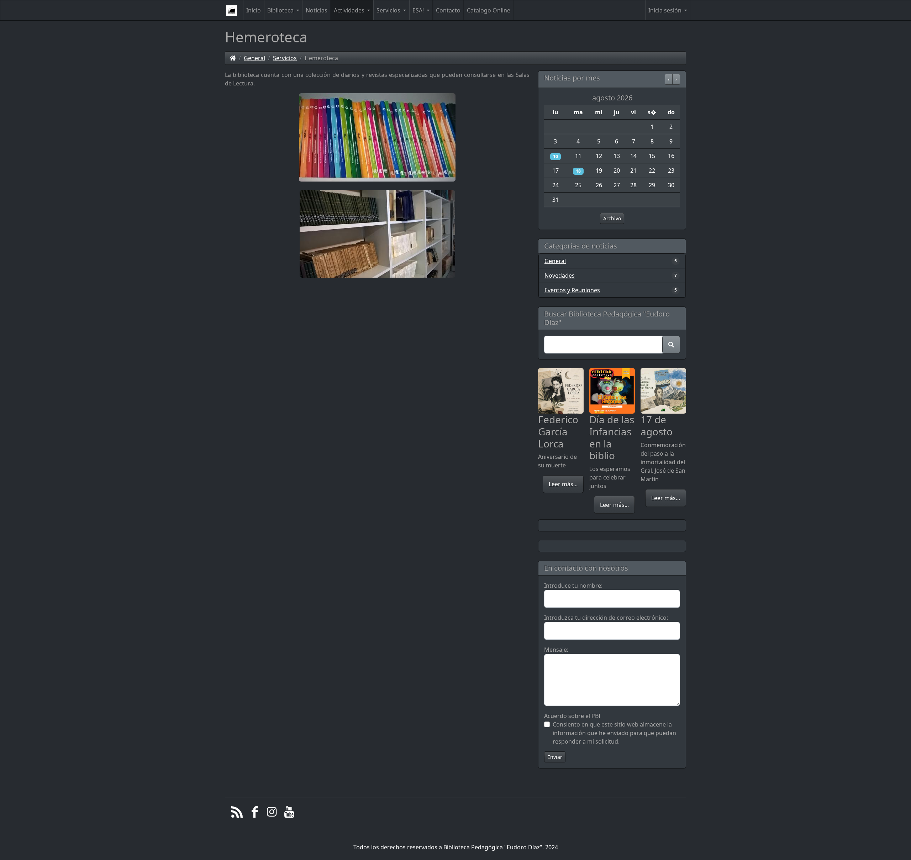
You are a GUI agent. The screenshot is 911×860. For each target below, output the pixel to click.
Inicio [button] (253, 10)
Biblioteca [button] (281, 10)
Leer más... (563, 484)
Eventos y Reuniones (572, 290)
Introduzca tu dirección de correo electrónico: (606, 618)
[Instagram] (272, 814)
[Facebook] (255, 814)
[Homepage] (233, 58)
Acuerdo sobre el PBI (572, 716)
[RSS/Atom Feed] (237, 814)
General (254, 58)
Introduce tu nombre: (573, 585)
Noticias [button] (316, 10)
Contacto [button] (448, 10)
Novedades (559, 275)
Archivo (612, 218)
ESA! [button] (418, 10)
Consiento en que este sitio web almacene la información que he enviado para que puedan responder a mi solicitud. (614, 732)
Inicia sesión (665, 10)
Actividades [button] (350, 10)
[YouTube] (289, 814)
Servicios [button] (389, 10)
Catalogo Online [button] (488, 10)
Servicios (285, 58)
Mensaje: (556, 650)
